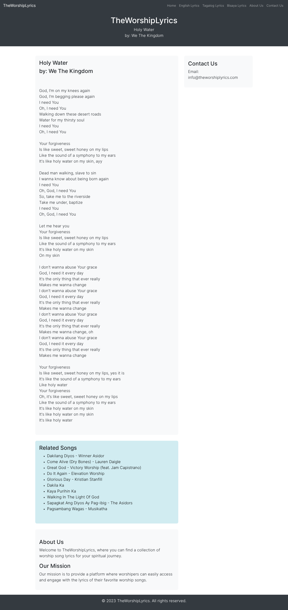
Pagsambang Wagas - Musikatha (77, 508)
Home (171, 5)
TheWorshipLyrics (19, 5)
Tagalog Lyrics (213, 5)
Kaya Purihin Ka (61, 491)
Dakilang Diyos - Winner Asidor (75, 455)
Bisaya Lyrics (236, 5)
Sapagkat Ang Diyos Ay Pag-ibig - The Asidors (89, 503)
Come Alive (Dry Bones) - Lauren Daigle (84, 461)
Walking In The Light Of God (73, 497)
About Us (256, 5)
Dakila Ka (55, 485)
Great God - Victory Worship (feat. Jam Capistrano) (94, 467)
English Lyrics (189, 5)
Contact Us (274, 5)
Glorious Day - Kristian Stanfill (74, 479)
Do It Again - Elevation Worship (75, 473)
